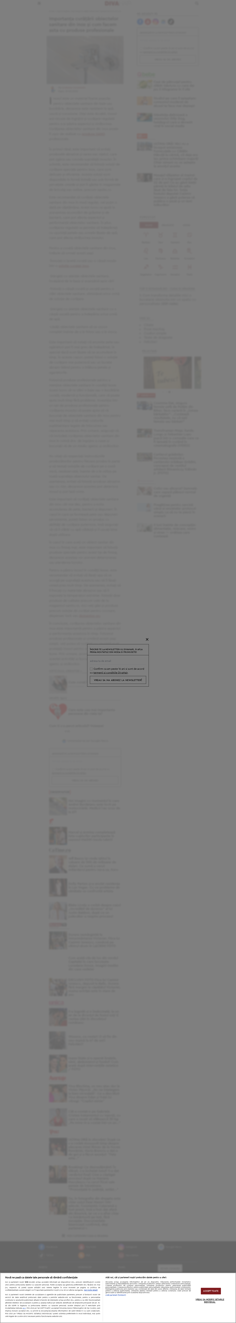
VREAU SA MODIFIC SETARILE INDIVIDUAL (210, 1301)
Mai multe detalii (91, 1290)
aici (24, 1308)
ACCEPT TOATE (210, 1291)
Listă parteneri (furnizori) (115, 1295)
